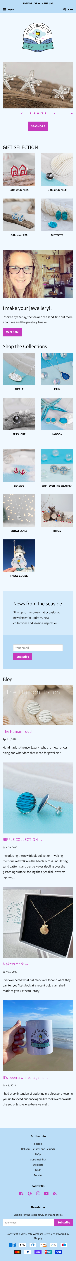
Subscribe (22, 657)
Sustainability (38, 1159)
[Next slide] (54, 113)
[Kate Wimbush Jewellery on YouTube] (46, 1194)
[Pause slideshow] (72, 113)
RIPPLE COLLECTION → (23, 839)
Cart (70, 9)
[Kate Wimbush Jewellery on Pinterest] (30, 1194)
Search (38, 1143)
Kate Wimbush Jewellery (41, 1234)
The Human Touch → (20, 731)
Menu (10, 9)
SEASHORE (38, 126)
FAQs (38, 1154)
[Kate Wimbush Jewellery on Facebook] (21, 1194)
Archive (38, 1175)
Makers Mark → (16, 963)
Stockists (38, 1164)
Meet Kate (12, 332)
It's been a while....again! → (26, 1077)
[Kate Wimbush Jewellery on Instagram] (38, 1194)
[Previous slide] (22, 113)
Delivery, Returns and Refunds (38, 1149)
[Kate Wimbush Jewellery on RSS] (55, 1194)
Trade (38, 1170)
